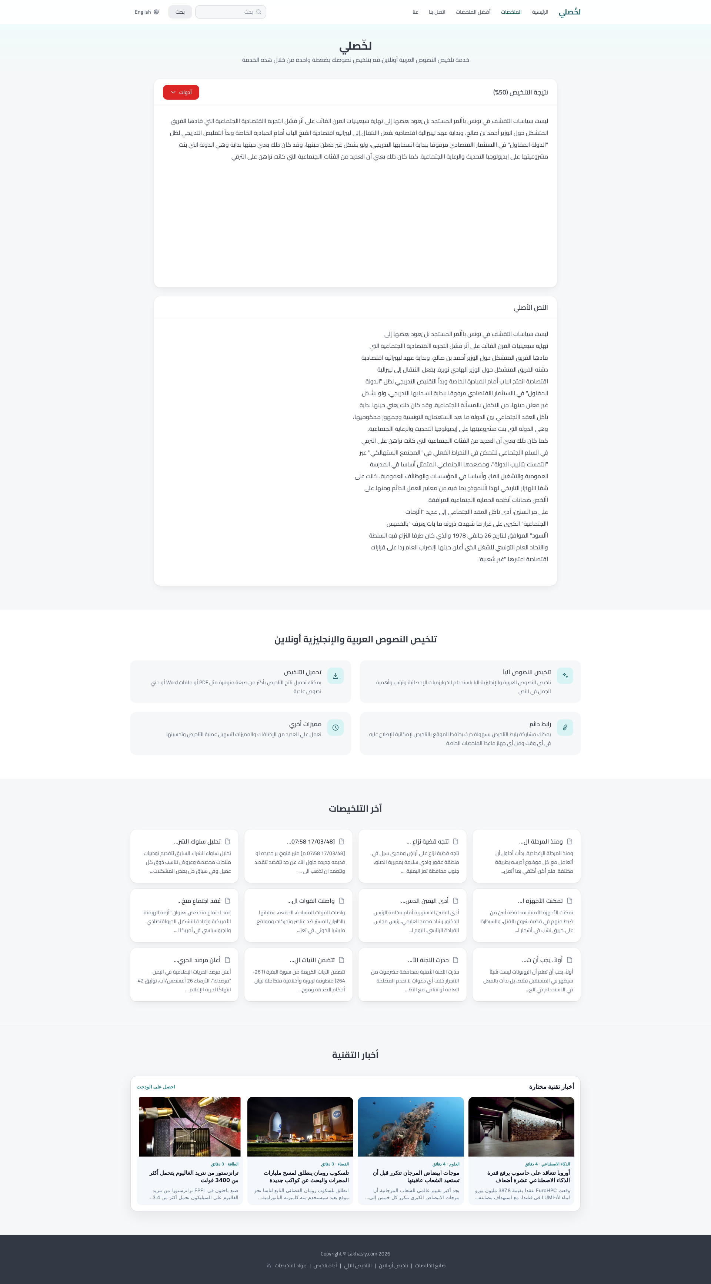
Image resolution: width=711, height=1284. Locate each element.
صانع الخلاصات (430, 1265)
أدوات (185, 92)
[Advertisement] (355, 232)
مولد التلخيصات (291, 1265)
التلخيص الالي (358, 1265)
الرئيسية (540, 12)
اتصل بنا (437, 12)
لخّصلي (570, 12)
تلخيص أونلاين (393, 1265)
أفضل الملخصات (473, 12)
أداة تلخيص (325, 1265)
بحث (180, 12)
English (143, 12)
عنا (415, 12)
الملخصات (511, 12)
